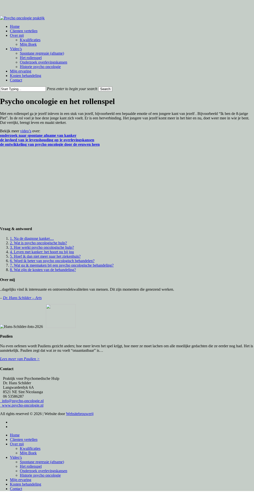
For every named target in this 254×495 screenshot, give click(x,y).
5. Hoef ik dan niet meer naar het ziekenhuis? (45, 256)
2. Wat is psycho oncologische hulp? (38, 243)
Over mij (17, 444)
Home (15, 435)
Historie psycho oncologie (40, 475)
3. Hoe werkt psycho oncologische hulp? (42, 247)
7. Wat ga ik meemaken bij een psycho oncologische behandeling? (62, 265)
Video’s (16, 457)
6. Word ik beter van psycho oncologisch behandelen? (52, 261)
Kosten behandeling (25, 484)
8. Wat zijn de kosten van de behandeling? (43, 270)
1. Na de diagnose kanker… (32, 238)
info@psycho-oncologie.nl (22, 401)
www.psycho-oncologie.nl (21, 405)
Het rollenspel (31, 466)
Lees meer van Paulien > (20, 359)
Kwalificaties (30, 448)
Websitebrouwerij (80, 414)
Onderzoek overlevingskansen (43, 471)
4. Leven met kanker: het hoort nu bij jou (42, 252)
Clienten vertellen (23, 439)
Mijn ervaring (20, 480)
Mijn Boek (28, 453)
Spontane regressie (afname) (42, 462)
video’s (25, 131)
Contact (16, 489)
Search (105, 89)
